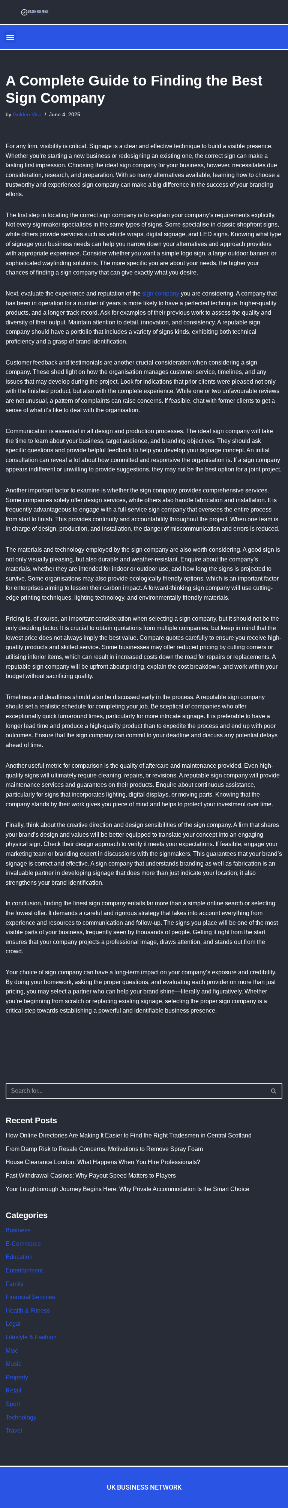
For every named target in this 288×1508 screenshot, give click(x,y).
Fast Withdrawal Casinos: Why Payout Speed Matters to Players (91, 1175)
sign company (160, 293)
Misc (12, 1350)
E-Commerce (23, 1244)
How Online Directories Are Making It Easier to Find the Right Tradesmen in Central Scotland (129, 1135)
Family (15, 1284)
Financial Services (30, 1297)
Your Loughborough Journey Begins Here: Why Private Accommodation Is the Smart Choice (127, 1189)
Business (18, 1230)
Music (13, 1364)
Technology (21, 1417)
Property (17, 1377)
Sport (13, 1404)
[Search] (274, 1091)
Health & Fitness (28, 1310)
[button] (10, 37)
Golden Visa (27, 114)
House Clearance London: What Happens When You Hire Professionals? (103, 1162)
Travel (14, 1430)
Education (19, 1257)
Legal (13, 1323)
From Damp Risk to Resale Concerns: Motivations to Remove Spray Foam (104, 1149)
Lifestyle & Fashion (31, 1337)
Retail (13, 1390)
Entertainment (24, 1270)
